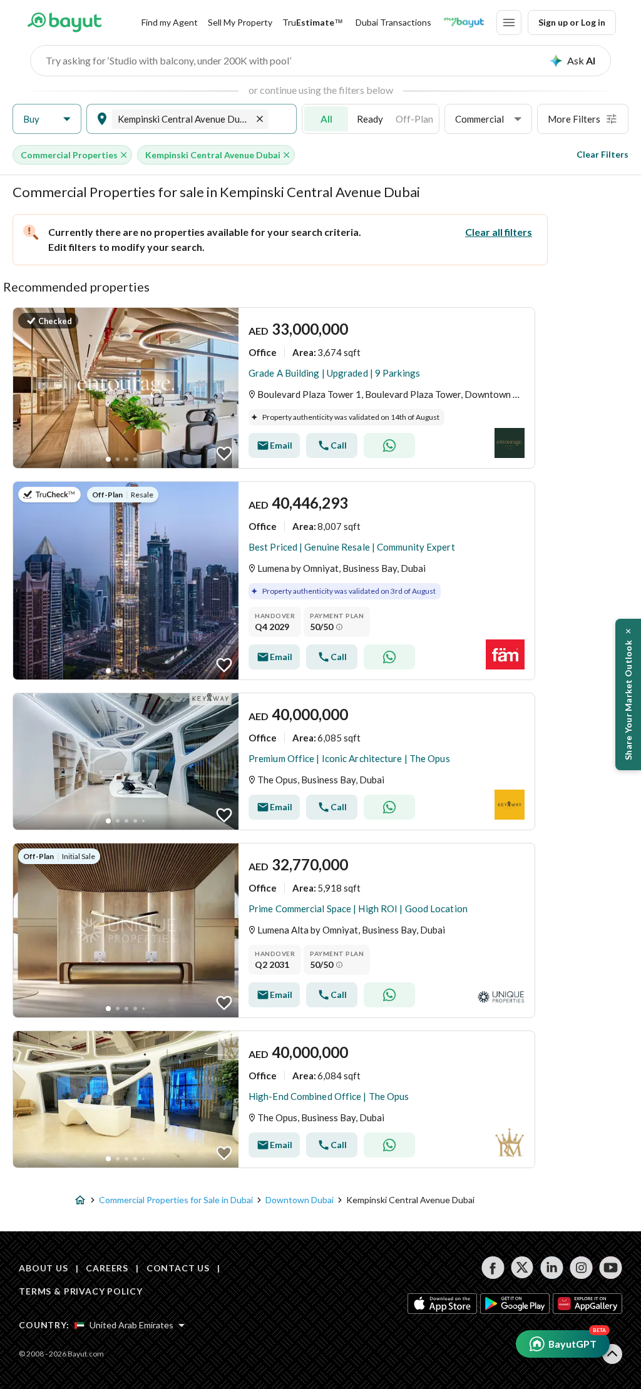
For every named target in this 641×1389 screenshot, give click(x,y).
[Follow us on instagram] (581, 1267)
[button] (47, 119)
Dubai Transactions (393, 22)
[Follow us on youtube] (610, 1267)
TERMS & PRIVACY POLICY (80, 1291)
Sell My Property (240, 22)
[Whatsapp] (389, 445)
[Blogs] (464, 22)
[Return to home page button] (64, 23)
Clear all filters (498, 232)
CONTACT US (178, 1268)
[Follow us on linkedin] (551, 1267)
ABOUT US (43, 1268)
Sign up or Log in (571, 22)
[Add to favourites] (224, 453)
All (326, 119)
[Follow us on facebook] (493, 1267)
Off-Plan (414, 119)
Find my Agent (169, 22)
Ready (370, 119)
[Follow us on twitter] (522, 1267)
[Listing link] (274, 388)
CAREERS (107, 1268)
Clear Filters (602, 154)
